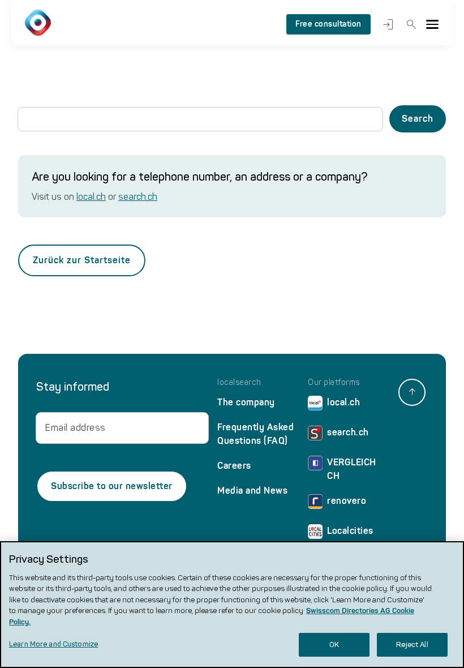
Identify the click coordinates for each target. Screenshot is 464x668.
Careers (234, 465)
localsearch (239, 383)
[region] (232, 604)
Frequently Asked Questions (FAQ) (255, 434)
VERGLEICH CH (351, 469)
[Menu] (432, 24)
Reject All (412, 644)
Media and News (252, 490)
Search (409, 24)
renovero (346, 500)
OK (334, 644)
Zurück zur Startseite (82, 260)
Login (386, 24)
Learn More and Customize (53, 644)
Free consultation (328, 24)
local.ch (91, 196)
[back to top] (412, 392)
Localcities (350, 530)
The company (246, 402)
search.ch (137, 196)
